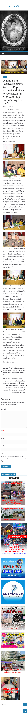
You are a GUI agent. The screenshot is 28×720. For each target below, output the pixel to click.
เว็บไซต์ (3, 446)
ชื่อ (2, 431)
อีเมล (3, 438)
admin (14, 106)
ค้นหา (25, 711)
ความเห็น (4, 409)
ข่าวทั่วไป (5, 77)
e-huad (14, 5)
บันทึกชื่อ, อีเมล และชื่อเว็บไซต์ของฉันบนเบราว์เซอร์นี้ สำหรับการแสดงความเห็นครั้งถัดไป (13, 459)
